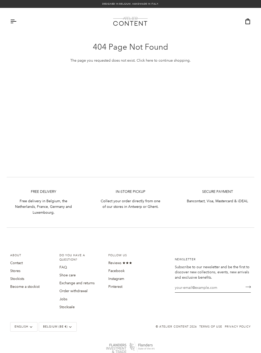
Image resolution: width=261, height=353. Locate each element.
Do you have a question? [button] (72, 258)
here (149, 60)
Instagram (116, 278)
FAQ (63, 267)
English (21, 327)
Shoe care (67, 275)
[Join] (246, 287)
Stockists (17, 278)
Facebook (116, 270)
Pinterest (115, 286)
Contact (16, 263)
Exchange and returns (77, 283)
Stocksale (67, 307)
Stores (15, 270)
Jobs (63, 299)
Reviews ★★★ (120, 263)
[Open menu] (17, 21)
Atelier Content (173, 327)
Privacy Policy (238, 327)
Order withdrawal (73, 291)
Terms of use (210, 327)
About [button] (15, 255)
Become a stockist (25, 286)
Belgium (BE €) (55, 327)
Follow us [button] (117, 255)
